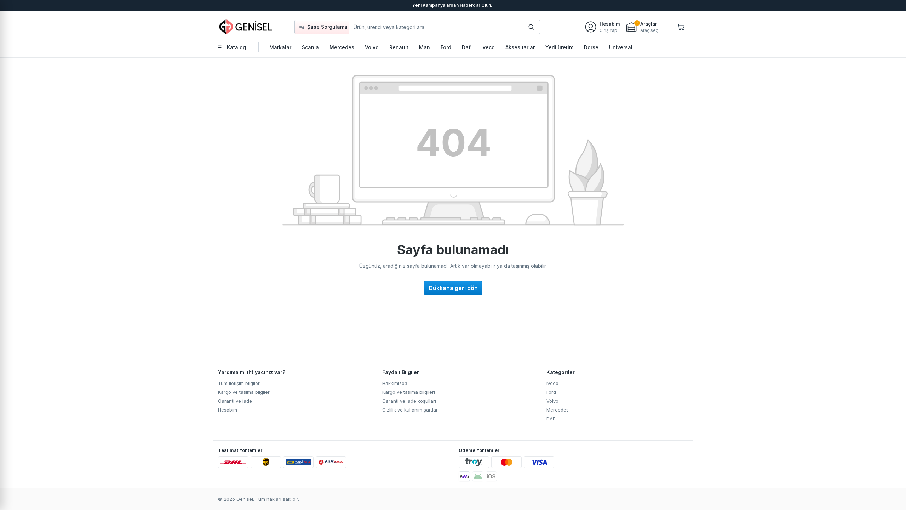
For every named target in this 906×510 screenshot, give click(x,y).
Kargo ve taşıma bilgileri (244, 392)
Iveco (552, 383)
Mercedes (557, 410)
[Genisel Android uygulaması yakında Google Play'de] (477, 476)
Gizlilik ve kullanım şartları (410, 410)
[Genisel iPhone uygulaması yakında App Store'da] (491, 476)
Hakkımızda (394, 383)
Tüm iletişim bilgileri (239, 383)
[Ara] (531, 27)
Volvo (552, 401)
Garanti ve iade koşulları (409, 401)
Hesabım (227, 410)
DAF (550, 418)
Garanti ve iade (235, 401)
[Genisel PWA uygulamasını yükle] (464, 476)
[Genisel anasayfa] (246, 26)
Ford (551, 392)
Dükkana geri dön (453, 287)
